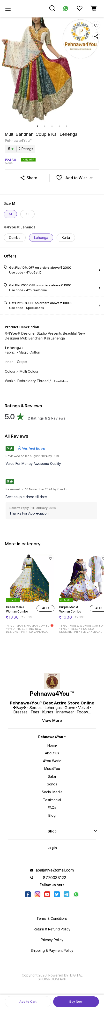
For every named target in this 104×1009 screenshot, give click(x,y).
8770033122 (54, 877)
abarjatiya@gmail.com (55, 870)
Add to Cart (28, 1001)
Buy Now (75, 1001)
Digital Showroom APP (60, 977)
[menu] (8, 8)
